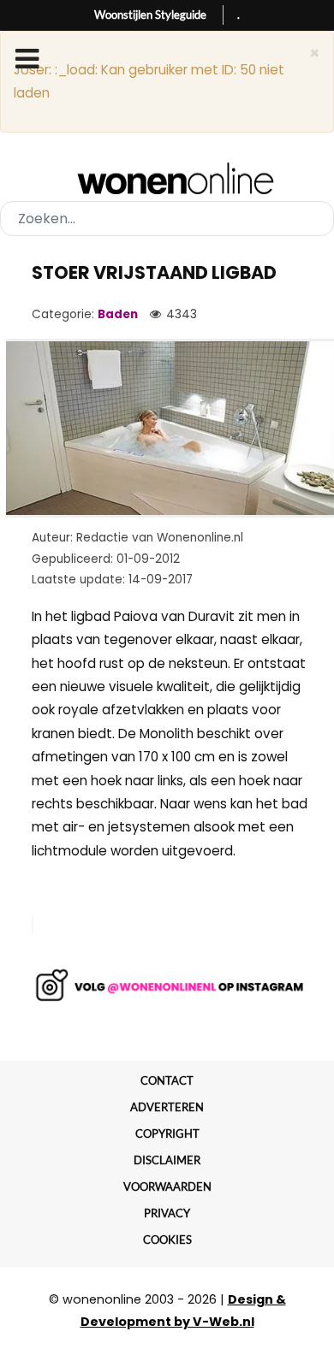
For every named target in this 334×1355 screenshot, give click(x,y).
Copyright (167, 1133)
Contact (167, 1080)
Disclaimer (167, 1160)
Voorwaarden (167, 1186)
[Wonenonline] (167, 179)
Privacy (167, 1213)
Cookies (167, 1239)
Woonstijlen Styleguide (150, 14)
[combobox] (167, 218)
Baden (118, 314)
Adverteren (167, 1107)
